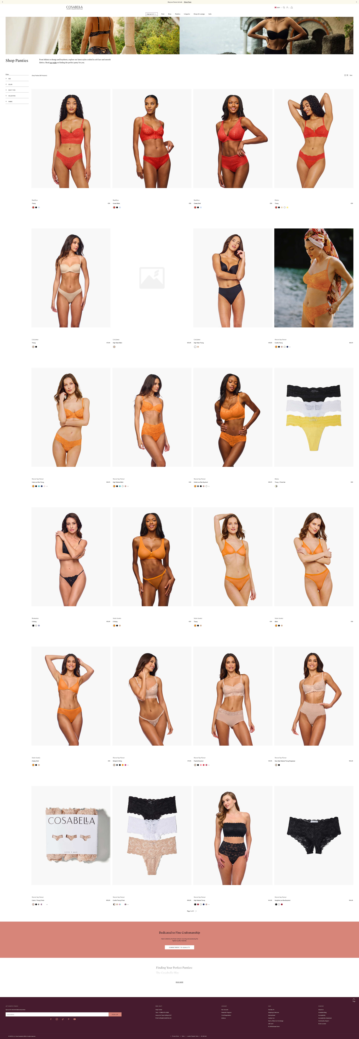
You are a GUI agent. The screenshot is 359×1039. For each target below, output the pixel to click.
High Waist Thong (199, 343)
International (271, 1015)
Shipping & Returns (273, 1012)
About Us (320, 1009)
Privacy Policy (175, 1036)
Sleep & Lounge (199, 14)
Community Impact (323, 1021)
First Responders (226, 1015)
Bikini (276, 621)
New (162, 14)
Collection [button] (11, 96)
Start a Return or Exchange (275, 1021)
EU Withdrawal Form (274, 1026)
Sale (209, 14)
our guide (53, 62)
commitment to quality (179, 947)
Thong (34, 203)
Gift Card (270, 1023)
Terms (183, 1036)
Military (223, 1018)
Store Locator (322, 1023)
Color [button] (10, 84)
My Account (224, 1009)
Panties (177, 14)
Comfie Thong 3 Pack (119, 900)
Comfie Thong (279, 343)
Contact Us (271, 1018)
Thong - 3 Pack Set (280, 482)
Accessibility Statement (325, 1018)
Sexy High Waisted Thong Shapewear (285, 761)
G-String (34, 621)
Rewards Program (226, 1012)
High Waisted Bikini (118, 482)
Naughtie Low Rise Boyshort (282, 900)
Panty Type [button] (11, 90)
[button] (33, 207)
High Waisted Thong (199, 900)
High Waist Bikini (117, 343)
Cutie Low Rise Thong (38, 482)
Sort (351, 75)
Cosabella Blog (322, 1012)
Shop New (187, 2)
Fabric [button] (10, 101)
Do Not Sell (204, 1036)
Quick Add (48, 192)
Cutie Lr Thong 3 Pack (38, 900)
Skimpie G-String (117, 761)
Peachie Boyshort (198, 761)
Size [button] (9, 78)
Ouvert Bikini (116, 203)
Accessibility (321, 1015)
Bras (169, 14)
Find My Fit (150, 14)
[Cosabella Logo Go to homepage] (74, 7)
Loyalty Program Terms (192, 1036)
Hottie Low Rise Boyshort (201, 482)
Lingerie (187, 14)
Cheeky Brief (197, 203)
